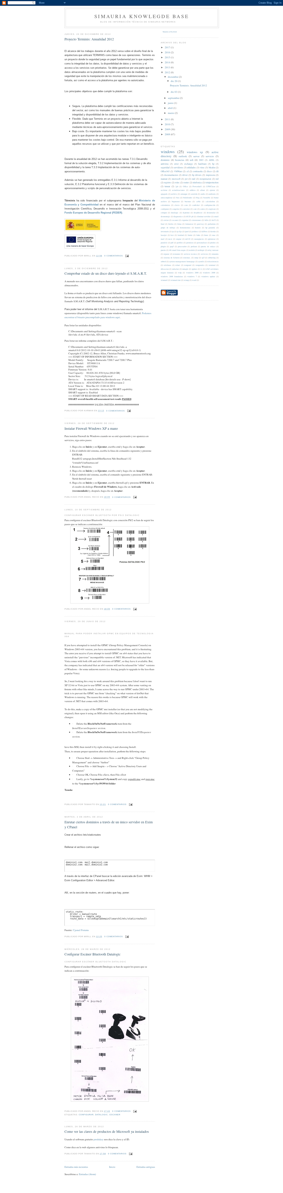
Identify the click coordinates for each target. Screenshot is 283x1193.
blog (197, 197)
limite (190, 235)
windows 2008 (209, 272)
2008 (168, 134)
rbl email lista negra (177, 250)
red (217, 178)
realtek (192, 250)
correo (202, 209)
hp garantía (210, 227)
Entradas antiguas (145, 1167)
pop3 (172, 246)
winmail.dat (176, 280)
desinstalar (211, 212)
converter (186, 209)
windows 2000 (192, 272)
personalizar (202, 242)
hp (213, 163)
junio (171, 103)
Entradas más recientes (76, 1167)
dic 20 (174, 81)
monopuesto (199, 239)
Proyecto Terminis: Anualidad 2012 (89, 39)
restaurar (176, 254)
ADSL (211, 160)
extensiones (196, 220)
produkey (99, 1139)
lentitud (181, 235)
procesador (182, 246)
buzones (188, 201)
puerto (163, 250)
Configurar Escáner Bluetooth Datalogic (92, 954)
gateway (200, 224)
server (196, 156)
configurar (86, 1115)
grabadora (212, 224)
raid (193, 178)
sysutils (201, 261)
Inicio (112, 1167)
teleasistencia (213, 261)
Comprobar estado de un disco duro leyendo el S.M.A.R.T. (105, 273)
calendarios (165, 205)
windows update (208, 276)
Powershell (197, 186)
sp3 (203, 257)
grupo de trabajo (168, 227)
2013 (168, 67)
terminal (212, 265)
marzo (171, 113)
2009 (168, 129)
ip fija (179, 231)
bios (177, 197)
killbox (204, 231)
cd (188, 171)
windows (168, 151)
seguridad (165, 167)
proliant (194, 246)
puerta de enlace (208, 246)
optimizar (211, 239)
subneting (212, 257)
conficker (196, 205)
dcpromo (186, 212)
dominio (165, 160)
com (186, 205)
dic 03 (174, 91)
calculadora (210, 201)
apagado (164, 194)
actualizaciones (178, 190)
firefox (170, 224)
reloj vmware (213, 250)
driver (185, 175)
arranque (184, 194)
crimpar (164, 212)
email (216, 216)
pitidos (213, 242)
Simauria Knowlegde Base (141, 16)
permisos (189, 242)
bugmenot (176, 201)
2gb (176, 186)
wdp (180, 272)
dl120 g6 (189, 216)
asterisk (194, 194)
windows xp (195, 152)
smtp (196, 257)
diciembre (173, 76)
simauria (215, 254)
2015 (168, 57)
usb (191, 160)
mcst (170, 239)
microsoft (176, 178)
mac (214, 235)
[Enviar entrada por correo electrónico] (127, 256)
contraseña (198, 171)
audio (203, 194)
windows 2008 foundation (172, 276)
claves (177, 205)
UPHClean (210, 186)
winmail (164, 280)
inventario (165, 231)
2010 (168, 124)
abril (170, 108)
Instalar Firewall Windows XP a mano (91, 428)
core (195, 209)
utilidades (191, 167)
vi (201, 269)
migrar (178, 239)
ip (173, 231)
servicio (210, 156)
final (162, 224)
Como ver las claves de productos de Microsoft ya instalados (106, 1131)
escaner (115, 1115)
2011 (168, 119)
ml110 (187, 239)
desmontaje (165, 216)
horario (198, 227)
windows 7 (192, 276)
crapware (212, 209)
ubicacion (165, 269)
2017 (168, 47)
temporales (200, 265)
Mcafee (212, 167)
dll (217, 171)
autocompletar (166, 197)
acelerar (164, 190)
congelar (175, 209)
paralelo (164, 242)
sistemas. (187, 257)
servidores (178, 167)
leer (172, 235)
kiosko (213, 231)
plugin (163, 246)
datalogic (101, 1115)
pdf (172, 242)
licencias (179, 160)
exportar (185, 220)
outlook (183, 156)
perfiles (180, 242)
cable (198, 201)
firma (179, 224)
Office (185, 186)
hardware (202, 163)
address (193, 190)
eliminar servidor (204, 216)
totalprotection (212, 182)
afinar (202, 190)
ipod (186, 231)
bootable (206, 197)
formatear (189, 224)
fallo (206, 220)
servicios (204, 254)
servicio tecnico (190, 254)
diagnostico (178, 216)
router (186, 182)
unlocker (175, 269)
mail (162, 239)
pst (186, 178)
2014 (168, 62)
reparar (166, 254)
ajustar (212, 190)
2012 (168, 72)
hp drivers (197, 175)
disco (209, 171)
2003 (201, 160)
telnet (177, 265)
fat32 (214, 220)
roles (177, 182)
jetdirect (195, 231)
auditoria (212, 194)
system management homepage (182, 261)
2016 (168, 52)
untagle (185, 269)
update (194, 269)
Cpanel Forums (81, 930)
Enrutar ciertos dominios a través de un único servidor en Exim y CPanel (108, 824)
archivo (174, 194)
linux (206, 235)
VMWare (178, 171)
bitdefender (187, 197)
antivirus (165, 163)
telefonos (167, 265)
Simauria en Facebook (170, 32)
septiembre (174, 98)
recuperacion (205, 178)
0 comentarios (113, 256)
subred (163, 261)
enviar (166, 220)
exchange (188, 163)
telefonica (197, 182)
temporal (187, 265)
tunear (167, 186)
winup (186, 280)
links (198, 235)
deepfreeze (198, 212)
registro (167, 182)
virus (202, 167)
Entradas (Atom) (87, 1174)
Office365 (165, 171)
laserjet (164, 235)
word (194, 280)
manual (164, 178)
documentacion (171, 175)
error (176, 163)
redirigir (201, 250)
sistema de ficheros (172, 257)
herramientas (185, 227)
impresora (210, 175)
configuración (209, 205)
